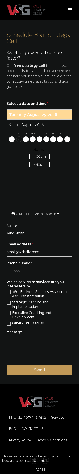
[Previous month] (10, 125)
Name (13, 225)
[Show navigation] (69, 10)
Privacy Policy (20, 440)
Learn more (40, 460)
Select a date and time (27, 104)
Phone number (20, 263)
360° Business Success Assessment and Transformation (41, 294)
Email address (20, 244)
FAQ (12, 429)
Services (57, 417)
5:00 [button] (39, 156)
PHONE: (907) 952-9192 (27, 417)
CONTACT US (32, 429)
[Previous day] (12, 139)
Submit (39, 370)
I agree (39, 469)
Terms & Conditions (51, 440)
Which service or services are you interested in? (35, 284)
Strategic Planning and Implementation (30, 304)
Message (14, 332)
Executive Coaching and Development (31, 315)
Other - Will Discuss (28, 323)
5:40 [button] (39, 164)
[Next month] (17, 125)
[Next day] (67, 139)
